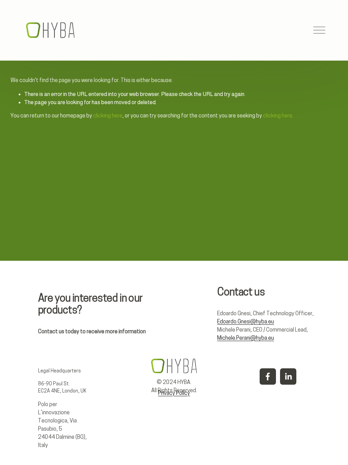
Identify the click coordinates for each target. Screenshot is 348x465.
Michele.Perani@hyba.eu (245, 338)
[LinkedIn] (288, 376)
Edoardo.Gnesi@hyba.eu (245, 322)
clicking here (107, 116)
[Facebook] (268, 376)
